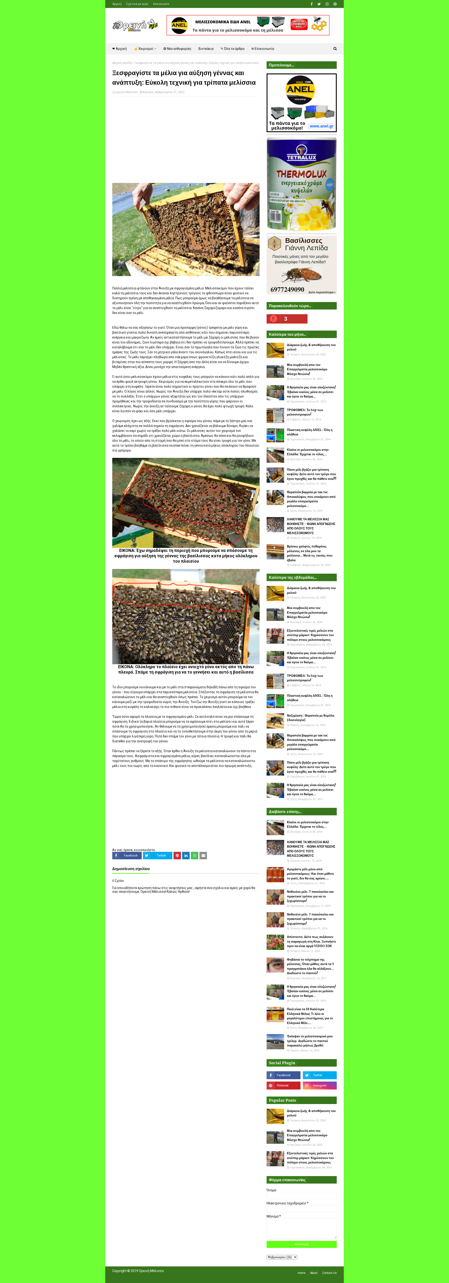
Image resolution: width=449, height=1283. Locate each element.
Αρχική (117, 4)
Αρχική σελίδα (122, 63)
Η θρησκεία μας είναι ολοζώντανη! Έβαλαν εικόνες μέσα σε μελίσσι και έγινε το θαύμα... (311, 391)
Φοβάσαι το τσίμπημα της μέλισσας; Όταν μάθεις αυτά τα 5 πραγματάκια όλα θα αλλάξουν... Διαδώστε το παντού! (310, 966)
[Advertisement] (186, 134)
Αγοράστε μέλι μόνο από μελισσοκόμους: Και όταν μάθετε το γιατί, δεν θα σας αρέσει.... (310, 873)
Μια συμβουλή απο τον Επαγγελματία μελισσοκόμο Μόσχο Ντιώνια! (307, 369)
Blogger (178, 1276)
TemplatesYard (146, 1276)
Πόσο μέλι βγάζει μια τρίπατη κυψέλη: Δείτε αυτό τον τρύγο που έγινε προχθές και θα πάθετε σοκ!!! (311, 474)
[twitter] (319, 4)
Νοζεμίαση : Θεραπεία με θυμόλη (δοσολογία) (310, 718)
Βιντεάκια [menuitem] (206, 49)
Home (301, 1273)
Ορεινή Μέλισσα (127, 92)
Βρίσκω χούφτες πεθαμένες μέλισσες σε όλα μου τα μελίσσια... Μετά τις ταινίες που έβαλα (310, 553)
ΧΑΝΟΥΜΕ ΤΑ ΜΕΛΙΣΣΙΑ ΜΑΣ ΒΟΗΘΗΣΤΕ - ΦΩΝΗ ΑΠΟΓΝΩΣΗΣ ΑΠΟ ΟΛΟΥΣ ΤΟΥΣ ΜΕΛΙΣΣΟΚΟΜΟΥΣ (311, 526)
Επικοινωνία (161, 4)
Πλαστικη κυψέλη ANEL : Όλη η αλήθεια (310, 432)
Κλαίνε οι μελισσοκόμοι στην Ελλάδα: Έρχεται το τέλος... (308, 452)
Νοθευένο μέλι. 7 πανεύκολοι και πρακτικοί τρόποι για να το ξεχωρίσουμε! (310, 896)
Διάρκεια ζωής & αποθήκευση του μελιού (311, 347)
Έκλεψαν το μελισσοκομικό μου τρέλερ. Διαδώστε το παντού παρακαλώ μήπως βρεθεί (310, 1040)
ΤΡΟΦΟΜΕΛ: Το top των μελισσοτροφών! (305, 412)
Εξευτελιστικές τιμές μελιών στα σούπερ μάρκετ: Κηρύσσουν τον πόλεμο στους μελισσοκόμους (310, 635)
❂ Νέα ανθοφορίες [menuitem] (177, 49)
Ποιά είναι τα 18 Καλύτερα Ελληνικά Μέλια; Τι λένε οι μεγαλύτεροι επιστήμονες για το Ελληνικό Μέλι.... (310, 1016)
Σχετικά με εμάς (137, 4)
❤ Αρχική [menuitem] (119, 49)
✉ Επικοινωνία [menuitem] (262, 49)
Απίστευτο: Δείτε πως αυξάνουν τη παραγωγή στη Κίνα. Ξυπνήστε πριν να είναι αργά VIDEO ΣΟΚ (311, 941)
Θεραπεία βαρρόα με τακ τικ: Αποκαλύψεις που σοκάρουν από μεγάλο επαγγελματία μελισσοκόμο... (311, 499)
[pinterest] (334, 4)
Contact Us (329, 1273)
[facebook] (311, 4)
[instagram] (327, 4)
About (314, 1273)
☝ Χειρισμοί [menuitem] (143, 49)
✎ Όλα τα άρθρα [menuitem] (232, 49)
